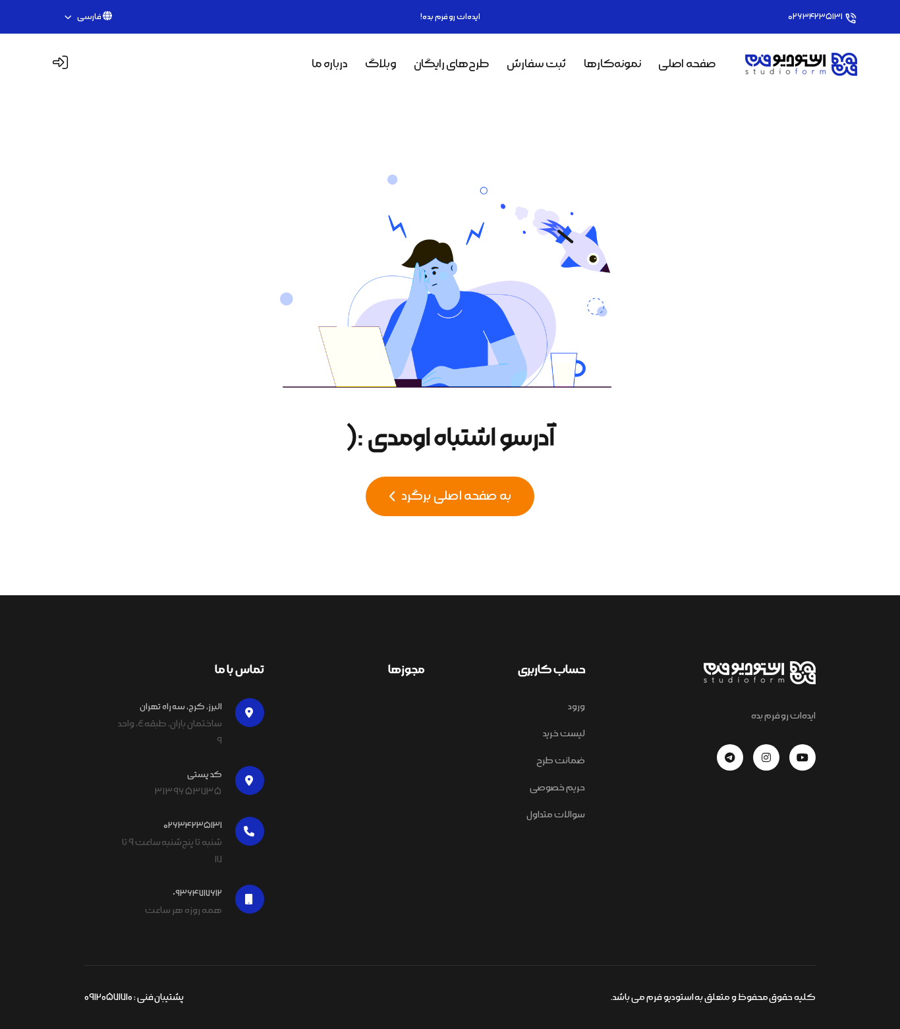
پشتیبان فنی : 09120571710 (134, 997)
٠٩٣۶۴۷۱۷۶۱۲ (197, 893)
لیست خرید (564, 733)
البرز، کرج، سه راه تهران (181, 707)
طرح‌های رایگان (452, 64)
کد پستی (204, 774)
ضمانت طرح (560, 760)
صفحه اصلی (687, 64)
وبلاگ (380, 64)
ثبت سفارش (536, 64)
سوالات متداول (555, 814)
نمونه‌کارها (612, 64)
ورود (576, 706)
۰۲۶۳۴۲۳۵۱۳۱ (815, 16)
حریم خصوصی (557, 787)
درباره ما (329, 64)
